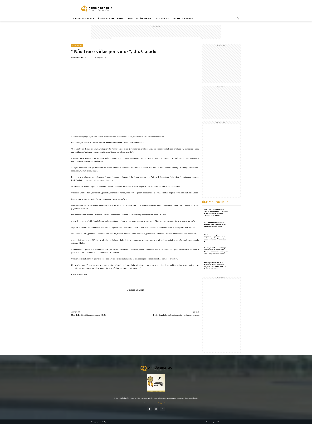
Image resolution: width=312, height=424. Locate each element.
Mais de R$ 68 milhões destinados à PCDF (88, 315)
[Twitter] (185, 57)
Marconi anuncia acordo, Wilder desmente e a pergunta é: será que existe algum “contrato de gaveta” (216, 212)
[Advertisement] (156, 33)
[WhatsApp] (191, 57)
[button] (238, 18)
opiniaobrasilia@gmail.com (159, 403)
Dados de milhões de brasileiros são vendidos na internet (176, 315)
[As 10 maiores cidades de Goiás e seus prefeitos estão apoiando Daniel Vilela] (233, 225)
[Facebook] (180, 57)
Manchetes (77, 45)
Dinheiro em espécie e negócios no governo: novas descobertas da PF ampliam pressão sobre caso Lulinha (215, 238)
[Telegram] (197, 57)
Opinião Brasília (81, 57)
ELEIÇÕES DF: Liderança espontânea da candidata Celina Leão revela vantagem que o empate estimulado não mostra (216, 252)
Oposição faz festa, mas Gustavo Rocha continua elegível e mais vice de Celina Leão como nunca (215, 266)
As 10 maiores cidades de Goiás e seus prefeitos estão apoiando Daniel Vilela (215, 224)
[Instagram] (156, 409)
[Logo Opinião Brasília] (96, 8)
